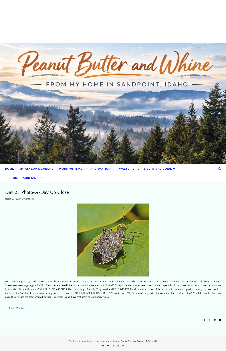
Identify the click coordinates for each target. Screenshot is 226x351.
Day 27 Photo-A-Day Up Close (37, 192)
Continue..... (18, 307)
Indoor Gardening (23, 178)
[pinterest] (118, 345)
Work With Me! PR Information (85, 168)
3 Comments (28, 199)
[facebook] (103, 345)
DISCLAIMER (152, 341)
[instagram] (113, 345)
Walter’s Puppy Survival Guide (145, 168)
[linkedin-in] (123, 345)
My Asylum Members (37, 168)
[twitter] (108, 345)
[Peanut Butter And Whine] (113, 103)
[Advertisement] (92, 21)
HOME (9, 168)
